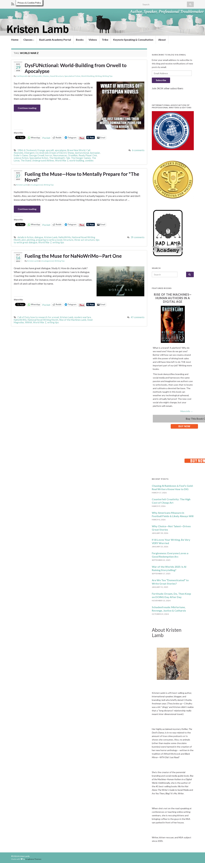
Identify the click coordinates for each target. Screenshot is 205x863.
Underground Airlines (43, 160)
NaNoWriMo (20, 319)
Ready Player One (88, 155)
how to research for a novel (44, 317)
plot (24, 239)
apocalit (50, 150)
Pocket (46, 137)
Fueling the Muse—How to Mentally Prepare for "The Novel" (82, 177)
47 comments (137, 317)
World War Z (61, 160)
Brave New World (76, 150)
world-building (76, 160)
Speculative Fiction (72, 76)
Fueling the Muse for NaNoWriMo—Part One (73, 256)
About (162, 39)
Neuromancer (60, 155)
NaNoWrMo (64, 237)
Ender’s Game (21, 155)
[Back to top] (198, 856)
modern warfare (82, 317)
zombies (89, 160)
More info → (186, 411)
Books (80, 39)
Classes (28, 39)
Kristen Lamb (22, 185)
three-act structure (84, 239)
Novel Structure (57, 76)
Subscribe (161, 80)
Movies (46, 76)
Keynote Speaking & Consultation (133, 39)
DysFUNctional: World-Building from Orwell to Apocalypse (76, 68)
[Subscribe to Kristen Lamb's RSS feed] (12, 3)
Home (14, 39)
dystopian (95, 152)
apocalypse (60, 150)
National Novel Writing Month (43, 319)
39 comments (137, 237)
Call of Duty (23, 317)
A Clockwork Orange (34, 150)
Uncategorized (36, 185)
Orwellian (73, 155)
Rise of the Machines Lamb (72, 319)
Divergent (29, 152)
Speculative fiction (38, 158)
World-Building (87, 76)
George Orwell (36, 155)
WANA (28, 322)
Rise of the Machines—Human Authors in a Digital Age (173, 298)
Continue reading (27, 108)
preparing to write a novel (49, 239)
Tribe (105, 39)
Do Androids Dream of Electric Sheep (55, 152)
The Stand (25, 160)
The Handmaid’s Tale (59, 158)
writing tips (58, 242)
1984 (20, 150)
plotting (31, 239)
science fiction (21, 158)
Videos (93, 39)
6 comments (138, 150)
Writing (98, 76)
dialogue (38, 237)
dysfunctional (82, 152)
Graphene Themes (33, 859)
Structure (68, 239)
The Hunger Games (81, 158)
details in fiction (25, 237)
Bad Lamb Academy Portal (55, 39)
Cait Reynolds (22, 76)
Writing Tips (107, 76)
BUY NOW (184, 426)
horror (48, 155)
